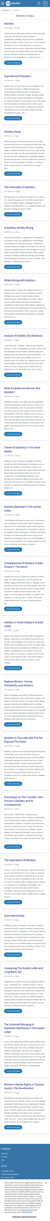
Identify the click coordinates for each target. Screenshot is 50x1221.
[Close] (46, 1183)
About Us (4, 1153)
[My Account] (46, 3)
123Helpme (5, 10)
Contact (4, 1156)
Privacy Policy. (27, 1212)
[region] (25, 1200)
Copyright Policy (7, 1171)
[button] (3, 3)
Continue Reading (13, 62)
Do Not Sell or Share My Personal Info (24, 1217)
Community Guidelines (10, 1174)
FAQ (2, 1160)
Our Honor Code (7, 1177)
